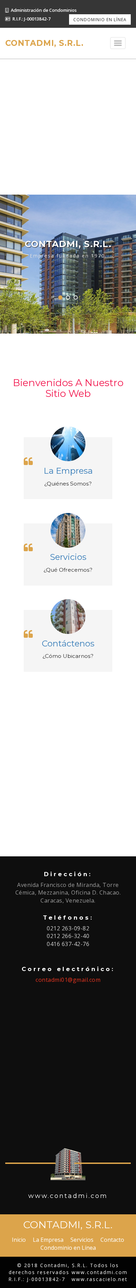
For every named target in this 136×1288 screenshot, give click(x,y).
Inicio (19, 1240)
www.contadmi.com (99, 1272)
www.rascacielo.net (99, 1279)
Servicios (68, 557)
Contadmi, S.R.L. (44, 43)
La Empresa (68, 471)
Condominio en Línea (68, 1248)
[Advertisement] (68, 127)
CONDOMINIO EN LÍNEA (100, 19)
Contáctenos (68, 643)
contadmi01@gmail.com (68, 980)
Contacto (112, 1240)
